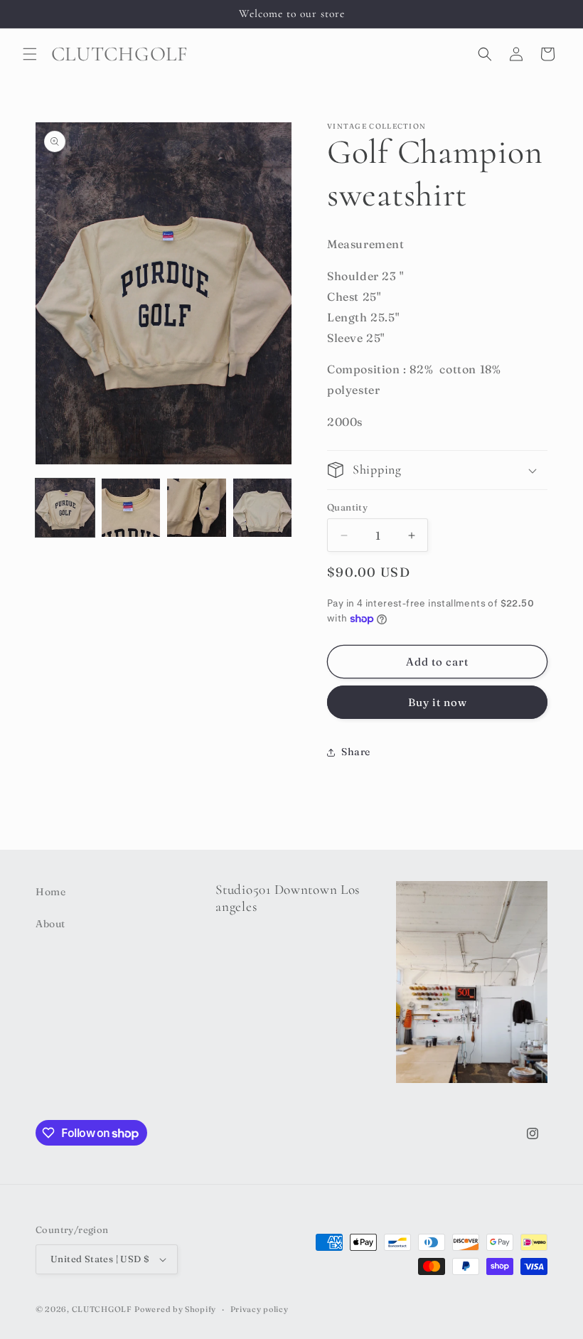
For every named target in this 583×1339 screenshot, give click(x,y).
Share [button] (355, 751)
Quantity (347, 507)
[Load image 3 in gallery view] (196, 508)
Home (50, 891)
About (50, 923)
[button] (30, 54)
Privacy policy (259, 1309)
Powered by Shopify (175, 1309)
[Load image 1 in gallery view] (65, 508)
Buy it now (437, 702)
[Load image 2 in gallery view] (131, 508)
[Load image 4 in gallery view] (262, 508)
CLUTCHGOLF (102, 1309)
